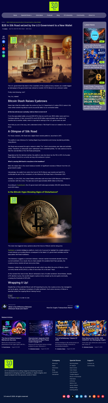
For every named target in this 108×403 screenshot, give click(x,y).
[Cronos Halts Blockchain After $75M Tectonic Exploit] (94, 35)
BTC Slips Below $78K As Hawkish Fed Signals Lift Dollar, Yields (93, 108)
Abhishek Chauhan (34, 348)
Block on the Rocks (75, 376)
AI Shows (72, 381)
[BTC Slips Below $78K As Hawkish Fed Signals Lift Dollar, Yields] (94, 97)
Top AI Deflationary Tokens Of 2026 (66, 339)
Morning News (74, 363)
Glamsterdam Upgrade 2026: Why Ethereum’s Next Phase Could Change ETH (39, 340)
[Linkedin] (81, 396)
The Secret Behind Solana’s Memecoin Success (11, 339)
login (17, 298)
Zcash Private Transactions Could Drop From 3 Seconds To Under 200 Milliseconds (94, 88)
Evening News (74, 390)
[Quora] (98, 396)
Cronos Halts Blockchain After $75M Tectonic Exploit (94, 46)
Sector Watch (74, 385)
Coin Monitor (73, 372)
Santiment (11, 250)
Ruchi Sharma (6, 347)
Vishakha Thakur (61, 348)
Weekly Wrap (73, 387)
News (53, 365)
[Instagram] (68, 396)
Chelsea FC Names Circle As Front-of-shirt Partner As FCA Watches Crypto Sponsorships (94, 68)
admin (5, 28)
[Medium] (89, 396)
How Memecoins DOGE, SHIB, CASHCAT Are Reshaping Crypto (94, 339)
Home (3, 22)
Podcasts (55, 372)
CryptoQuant (20, 185)
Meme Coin (73, 383)
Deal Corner (73, 368)
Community (90, 365)
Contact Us (90, 363)
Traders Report (74, 374)
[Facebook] (85, 396)
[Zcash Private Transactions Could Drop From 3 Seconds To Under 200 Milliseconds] (94, 76)
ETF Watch (73, 365)
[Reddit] (94, 396)
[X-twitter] (72, 396)
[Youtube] (64, 396)
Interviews (55, 368)
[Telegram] (76, 396)
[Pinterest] (102, 396)
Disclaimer (55, 374)
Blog (53, 370)
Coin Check (73, 370)
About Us (55, 363)
